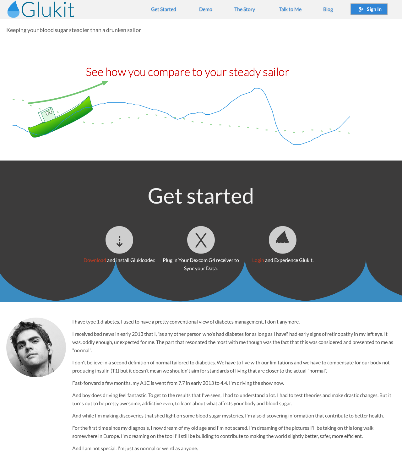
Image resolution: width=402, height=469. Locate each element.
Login (258, 260)
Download (95, 260)
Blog (328, 9)
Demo (205, 9)
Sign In (374, 9)
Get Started (163, 9)
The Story (244, 9)
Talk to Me (290, 9)
